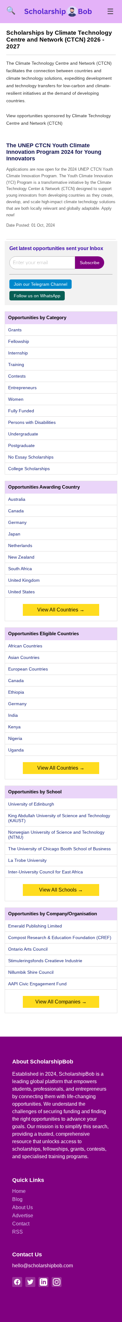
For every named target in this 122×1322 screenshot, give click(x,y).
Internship (18, 352)
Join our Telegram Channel (40, 284)
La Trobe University (27, 860)
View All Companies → (61, 1001)
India (13, 715)
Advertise (22, 1215)
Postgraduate (21, 445)
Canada (16, 510)
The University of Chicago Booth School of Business (59, 848)
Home (19, 1191)
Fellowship (18, 341)
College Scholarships (29, 468)
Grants (15, 329)
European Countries (28, 668)
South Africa (20, 568)
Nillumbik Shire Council (30, 972)
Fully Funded (21, 410)
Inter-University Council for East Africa (45, 871)
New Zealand (21, 557)
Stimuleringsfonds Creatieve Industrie (45, 960)
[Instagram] (57, 1282)
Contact (20, 1223)
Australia (16, 499)
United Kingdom (24, 580)
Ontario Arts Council (28, 949)
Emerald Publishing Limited (35, 925)
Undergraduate (23, 433)
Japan (14, 533)
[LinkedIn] (43, 1282)
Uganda (16, 749)
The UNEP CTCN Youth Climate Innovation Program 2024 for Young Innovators (53, 152)
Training (16, 364)
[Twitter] (30, 1282)
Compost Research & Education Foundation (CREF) (59, 937)
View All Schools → (61, 889)
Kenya (14, 726)
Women (15, 399)
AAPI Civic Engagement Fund (37, 983)
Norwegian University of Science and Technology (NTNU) (56, 835)
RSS (17, 1231)
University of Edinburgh (31, 804)
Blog (17, 1199)
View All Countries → (60, 609)
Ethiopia (16, 692)
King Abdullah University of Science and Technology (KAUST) (59, 818)
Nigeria (15, 738)
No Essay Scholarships (30, 457)
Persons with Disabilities (32, 422)
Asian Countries (23, 657)
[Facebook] (17, 1282)
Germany (17, 522)
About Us (22, 1207)
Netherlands (20, 545)
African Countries (25, 645)
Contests (17, 376)
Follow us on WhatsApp (37, 295)
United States (21, 591)
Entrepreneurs (22, 387)
